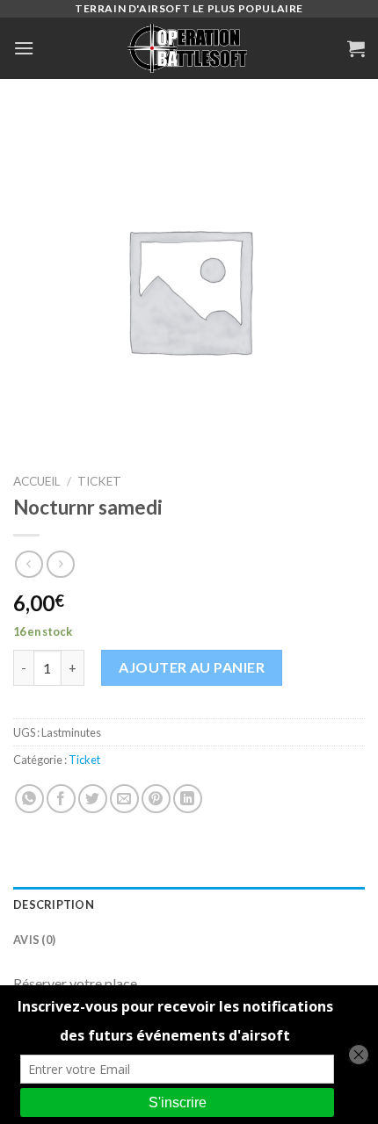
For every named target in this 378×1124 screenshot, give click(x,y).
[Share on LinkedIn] (187, 798)
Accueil (37, 481)
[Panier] (356, 48)
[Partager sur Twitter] (92, 798)
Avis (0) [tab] (34, 940)
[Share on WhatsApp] (29, 798)
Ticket (99, 481)
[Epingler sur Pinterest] (156, 798)
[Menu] (23, 47)
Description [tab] (53, 904)
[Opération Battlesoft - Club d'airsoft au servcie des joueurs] (189, 48)
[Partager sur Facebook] (61, 798)
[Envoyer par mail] (124, 798)
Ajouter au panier (192, 667)
